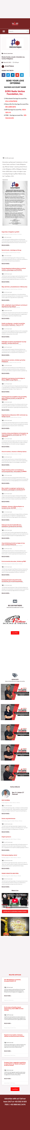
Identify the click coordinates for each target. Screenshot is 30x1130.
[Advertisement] (15, 9)
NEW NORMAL (6, 804)
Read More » (6, 245)
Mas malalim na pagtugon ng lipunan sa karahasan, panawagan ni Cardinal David (13, 488)
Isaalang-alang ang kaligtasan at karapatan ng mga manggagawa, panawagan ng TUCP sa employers (15, 434)
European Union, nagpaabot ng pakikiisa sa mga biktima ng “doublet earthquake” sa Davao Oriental (15, 1068)
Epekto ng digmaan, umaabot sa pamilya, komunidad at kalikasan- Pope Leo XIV (13, 324)
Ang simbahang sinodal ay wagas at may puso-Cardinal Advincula (13, 543)
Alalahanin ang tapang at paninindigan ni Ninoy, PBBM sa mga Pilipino (13, 379)
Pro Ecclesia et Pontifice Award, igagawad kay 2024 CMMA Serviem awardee (13, 1012)
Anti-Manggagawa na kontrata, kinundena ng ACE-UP (12, 984)
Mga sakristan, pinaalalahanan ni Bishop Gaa (14, 286)
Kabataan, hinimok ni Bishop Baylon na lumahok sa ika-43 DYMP (13, 507)
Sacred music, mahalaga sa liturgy (11, 250)
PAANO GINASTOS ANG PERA (10, 877)
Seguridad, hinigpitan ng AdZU (10, 232)
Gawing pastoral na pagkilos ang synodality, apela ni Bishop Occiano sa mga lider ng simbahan (14, 398)
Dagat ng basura (6, 840)
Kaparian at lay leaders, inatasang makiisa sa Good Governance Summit (14, 1039)
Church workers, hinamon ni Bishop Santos (14, 451)
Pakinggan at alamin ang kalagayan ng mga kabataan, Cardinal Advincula (14, 342)
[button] (4, 31)
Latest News (10, 53)
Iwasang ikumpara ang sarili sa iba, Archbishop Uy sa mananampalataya (12, 580)
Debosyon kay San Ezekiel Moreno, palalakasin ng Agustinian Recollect (12, 525)
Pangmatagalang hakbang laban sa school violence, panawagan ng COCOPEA (14, 269)
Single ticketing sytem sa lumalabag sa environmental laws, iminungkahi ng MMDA (14, 470)
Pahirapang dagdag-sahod (9, 858)
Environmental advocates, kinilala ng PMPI (14, 561)
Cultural (5, 53)
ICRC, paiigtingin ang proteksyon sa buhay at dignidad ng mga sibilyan (14, 305)
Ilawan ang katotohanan (8, 822)
